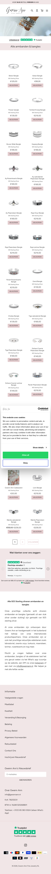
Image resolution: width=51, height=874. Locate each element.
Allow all (25, 455)
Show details (38, 448)
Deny (25, 463)
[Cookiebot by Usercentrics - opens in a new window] (38, 409)
